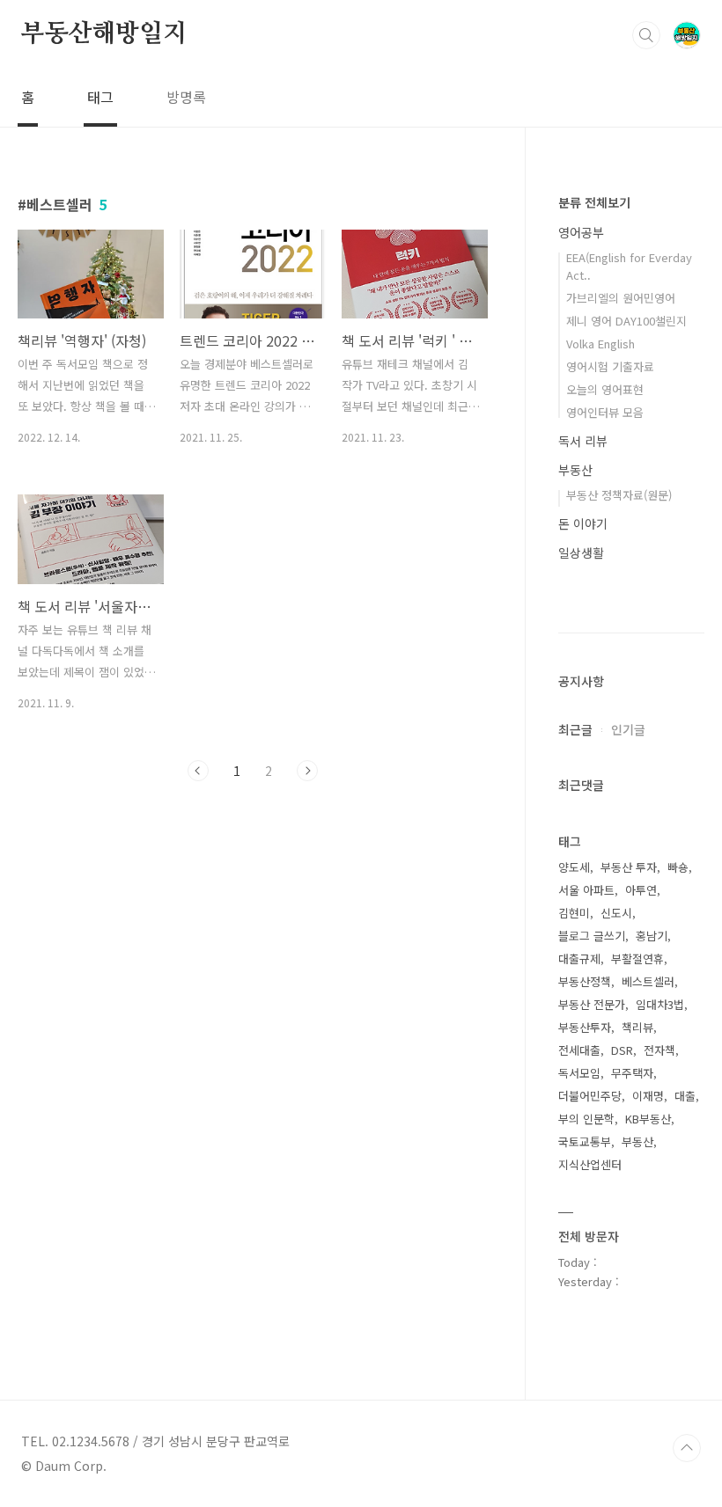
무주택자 (632, 1072)
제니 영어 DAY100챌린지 (626, 320)
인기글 (628, 729)
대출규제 (579, 958)
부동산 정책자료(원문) (619, 494)
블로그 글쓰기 (591, 935)
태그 (100, 96)
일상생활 (581, 552)
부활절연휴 (637, 958)
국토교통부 (584, 1141)
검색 (646, 35)
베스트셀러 (648, 981)
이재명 (648, 1095)
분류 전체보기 (594, 202)
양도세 (574, 867)
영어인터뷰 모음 (605, 412)
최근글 (575, 729)
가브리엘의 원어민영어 (620, 297)
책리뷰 (637, 1027)
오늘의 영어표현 (605, 389)
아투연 (641, 890)
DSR (622, 1050)
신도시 (616, 912)
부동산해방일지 (104, 34)
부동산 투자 (628, 867)
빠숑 (678, 867)
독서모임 (579, 1072)
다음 (307, 770)
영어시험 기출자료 (610, 366)
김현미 (574, 912)
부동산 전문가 (591, 1004)
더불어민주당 (590, 1095)
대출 (685, 1095)
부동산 (575, 470)
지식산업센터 (590, 1164)
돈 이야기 (583, 523)
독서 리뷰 (583, 441)
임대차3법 (660, 1004)
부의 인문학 (586, 1118)
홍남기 (651, 935)
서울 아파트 (586, 890)
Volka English (600, 343)
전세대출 (579, 1050)
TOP (687, 1448)
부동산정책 (584, 981)
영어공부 (581, 232)
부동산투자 (584, 1027)
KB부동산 (648, 1118)
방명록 (186, 96)
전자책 (659, 1050)
